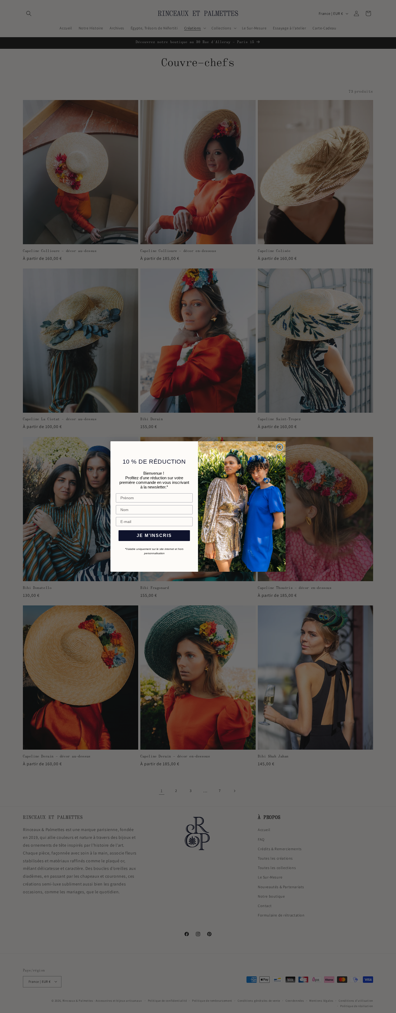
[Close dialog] (279, 447)
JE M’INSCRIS (154, 535)
